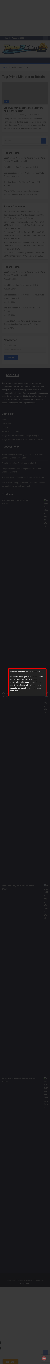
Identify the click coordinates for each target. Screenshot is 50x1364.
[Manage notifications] (44, 1358)
